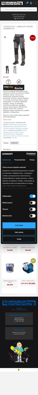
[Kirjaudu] (31, 3)
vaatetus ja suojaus (22, 136)
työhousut (6, 136)
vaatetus (13, 136)
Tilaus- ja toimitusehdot (19, 309)
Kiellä (19, 239)
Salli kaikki (19, 225)
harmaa (5, 132)
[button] (5, 37)
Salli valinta (19, 232)
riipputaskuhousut (9, 134)
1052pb (24, 130)
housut (11, 132)
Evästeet (19, 308)
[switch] (33, 202)
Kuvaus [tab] (6, 143)
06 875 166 (20, 18)
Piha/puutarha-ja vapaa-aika (18, 124)
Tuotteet (6, 128)
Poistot (24, 126)
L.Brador (14, 137)
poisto (21, 132)
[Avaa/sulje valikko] (36, 3)
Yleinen (5, 130)
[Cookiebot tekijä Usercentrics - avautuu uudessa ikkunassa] (27, 154)
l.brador (16, 132)
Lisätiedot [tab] (14, 143)
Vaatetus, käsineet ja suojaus (18, 128)
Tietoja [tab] (32, 160)
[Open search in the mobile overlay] (18, 9)
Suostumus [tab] (6, 160)
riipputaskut (19, 134)
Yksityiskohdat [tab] (19, 160)
